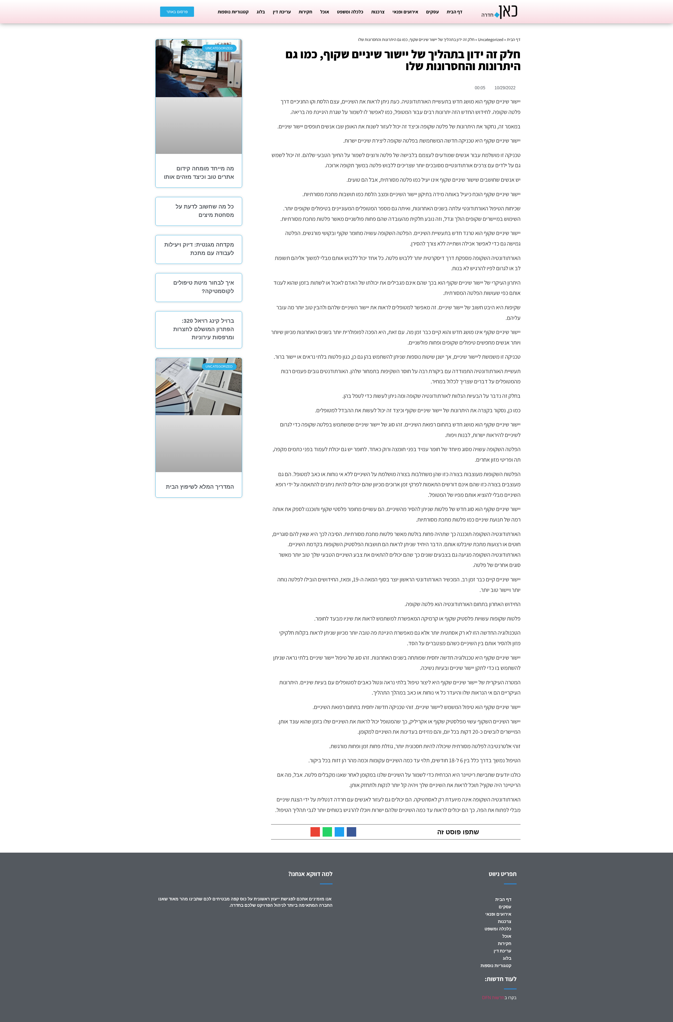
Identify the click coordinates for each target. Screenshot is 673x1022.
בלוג (261, 12)
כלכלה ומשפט (350, 12)
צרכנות (378, 12)
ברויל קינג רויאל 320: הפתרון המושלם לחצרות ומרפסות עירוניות (203, 329)
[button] (351, 832)
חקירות (305, 12)
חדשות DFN (493, 997)
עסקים (432, 12)
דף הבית (454, 12)
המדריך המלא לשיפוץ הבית (200, 487)
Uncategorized (490, 39)
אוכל (324, 12)
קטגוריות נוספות (233, 12)
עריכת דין (282, 12)
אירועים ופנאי (405, 12)
